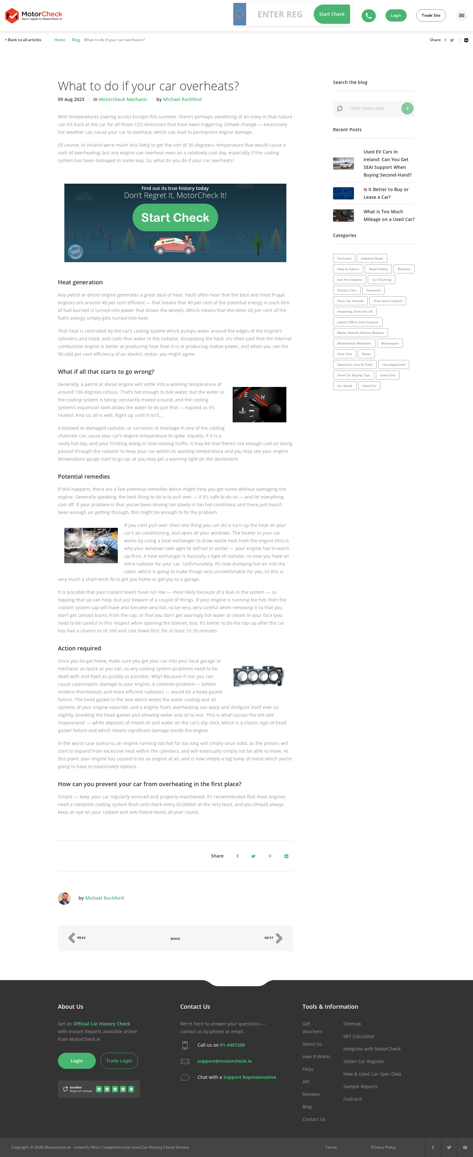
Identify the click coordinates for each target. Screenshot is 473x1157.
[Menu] (462, 15)
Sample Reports (360, 1086)
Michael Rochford (182, 99)
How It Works (316, 1056)
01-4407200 (232, 1045)
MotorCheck (33, 15)
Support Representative (249, 1077)
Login (396, 15)
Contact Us (314, 1119)
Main (175, 938)
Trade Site (431, 15)
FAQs (307, 1069)
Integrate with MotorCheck (372, 1049)
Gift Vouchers (312, 1027)
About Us (312, 1044)
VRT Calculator (359, 1036)
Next (269, 937)
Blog (307, 1107)
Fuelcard (352, 1099)
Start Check (332, 14)
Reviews (311, 1094)
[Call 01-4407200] (369, 15)
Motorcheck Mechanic (123, 99)
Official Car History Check (101, 1024)
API (305, 1082)
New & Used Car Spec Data (372, 1074)
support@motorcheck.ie (225, 1061)
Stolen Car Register (364, 1061)
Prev (81, 937)
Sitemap (352, 1024)
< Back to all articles (23, 39)
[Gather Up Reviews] (99, 1085)
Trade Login (119, 1061)
